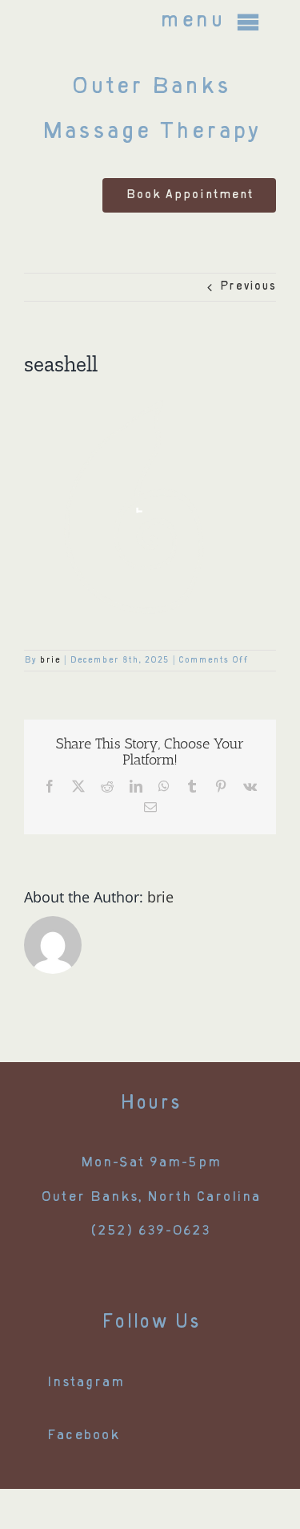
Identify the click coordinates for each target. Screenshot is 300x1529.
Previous (248, 287)
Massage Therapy (150, 132)
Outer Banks (150, 87)
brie (49, 660)
